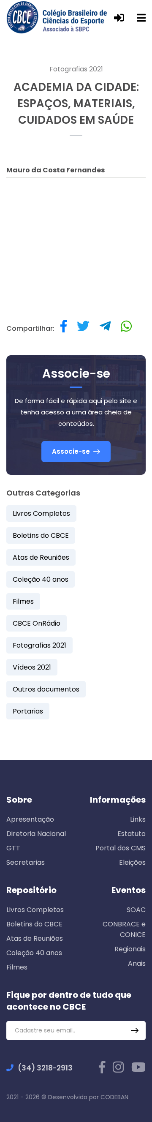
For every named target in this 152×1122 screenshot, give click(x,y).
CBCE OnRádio (36, 623)
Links (138, 819)
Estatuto (131, 834)
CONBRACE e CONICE (124, 929)
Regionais (130, 949)
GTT (13, 848)
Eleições (132, 862)
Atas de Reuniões (41, 557)
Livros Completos (41, 513)
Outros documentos (46, 689)
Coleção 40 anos (40, 579)
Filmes (23, 601)
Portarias (28, 711)
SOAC (136, 910)
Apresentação (30, 819)
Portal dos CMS (120, 848)
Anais (137, 963)
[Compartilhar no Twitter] (83, 328)
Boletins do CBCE (41, 535)
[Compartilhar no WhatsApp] (126, 328)
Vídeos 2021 (32, 667)
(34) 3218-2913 (45, 1068)
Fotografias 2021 (76, 69)
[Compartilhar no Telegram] (105, 328)
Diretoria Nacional (36, 834)
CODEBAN (114, 1097)
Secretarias (25, 862)
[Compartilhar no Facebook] (63, 328)
